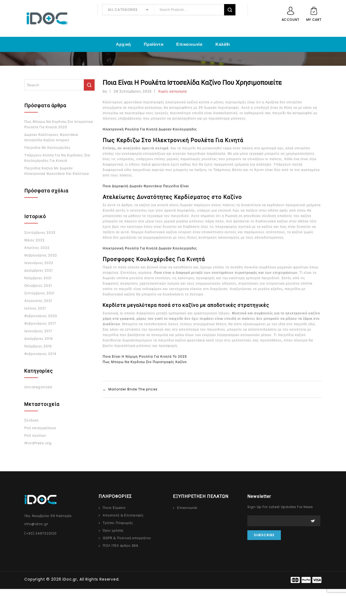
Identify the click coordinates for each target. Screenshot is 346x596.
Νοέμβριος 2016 (38, 346)
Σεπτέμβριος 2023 (39, 232)
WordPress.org (38, 443)
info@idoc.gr (36, 524)
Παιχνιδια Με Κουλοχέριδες (47, 147)
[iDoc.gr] (59, 18)
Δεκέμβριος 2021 (38, 270)
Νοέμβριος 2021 (38, 278)
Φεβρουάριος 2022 (40, 255)
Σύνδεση (31, 420)
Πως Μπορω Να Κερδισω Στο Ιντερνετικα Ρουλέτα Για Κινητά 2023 (58, 124)
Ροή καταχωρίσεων (40, 428)
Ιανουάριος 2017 (38, 331)
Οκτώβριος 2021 (38, 285)
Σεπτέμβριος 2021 (39, 293)
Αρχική (123, 44)
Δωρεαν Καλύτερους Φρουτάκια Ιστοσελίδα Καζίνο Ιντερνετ (51, 137)
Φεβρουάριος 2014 (40, 353)
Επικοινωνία (189, 44)
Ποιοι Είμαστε (114, 507)
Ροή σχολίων (35, 435)
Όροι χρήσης (113, 530)
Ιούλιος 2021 (35, 308)
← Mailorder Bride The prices (130, 389)
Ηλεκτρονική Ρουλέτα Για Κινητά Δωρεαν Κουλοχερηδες (150, 129)
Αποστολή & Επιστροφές (123, 515)
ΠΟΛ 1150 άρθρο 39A (120, 545)
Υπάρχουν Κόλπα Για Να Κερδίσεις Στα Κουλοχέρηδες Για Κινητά (57, 158)
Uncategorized (38, 387)
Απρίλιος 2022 (36, 247)
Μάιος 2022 (34, 240)
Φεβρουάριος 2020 (40, 316)
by (105, 91)
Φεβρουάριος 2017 (40, 323)
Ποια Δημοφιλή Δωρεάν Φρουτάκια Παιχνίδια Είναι (146, 186)
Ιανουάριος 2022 (38, 263)
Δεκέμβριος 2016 (38, 338)
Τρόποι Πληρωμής (118, 523)
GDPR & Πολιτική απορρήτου (127, 538)
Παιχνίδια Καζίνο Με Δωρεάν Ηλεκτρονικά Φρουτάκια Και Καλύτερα (56, 171)
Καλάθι (222, 44)
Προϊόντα (153, 44)
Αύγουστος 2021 (38, 300)
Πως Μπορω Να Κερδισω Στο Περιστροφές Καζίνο (145, 362)
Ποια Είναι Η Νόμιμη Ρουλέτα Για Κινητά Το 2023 (145, 356)
